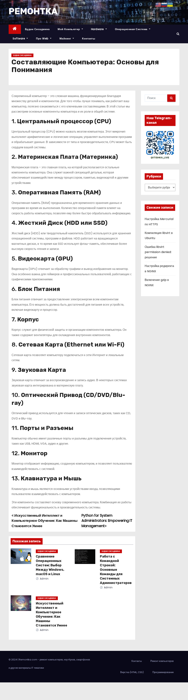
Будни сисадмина (37, 29)
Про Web (42, 38)
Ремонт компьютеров (162, 661)
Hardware (98, 29)
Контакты (88, 38)
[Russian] (164, 4)
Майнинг (65, 38)
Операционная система (131, 29)
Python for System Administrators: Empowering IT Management (107, 520)
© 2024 (13, 659)
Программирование (163, 672)
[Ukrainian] (170, 4)
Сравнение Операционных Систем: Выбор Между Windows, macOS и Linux (50, 565)
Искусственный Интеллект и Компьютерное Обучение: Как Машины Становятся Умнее (44, 520)
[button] (178, 34)
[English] (158, 4)
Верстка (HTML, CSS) (132, 672)
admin (43, 578)
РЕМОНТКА (33, 11)
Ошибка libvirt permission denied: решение (158, 252)
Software (19, 38)
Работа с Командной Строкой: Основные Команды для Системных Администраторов (116, 569)
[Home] (15, 29)
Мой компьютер (69, 29)
